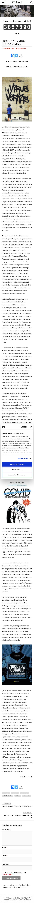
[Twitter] (16, 54)
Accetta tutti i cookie (17, 464)
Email (4, 856)
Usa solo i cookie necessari (17, 475)
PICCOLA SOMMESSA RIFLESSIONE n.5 (14, 42)
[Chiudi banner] (31, 427)
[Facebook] (12, 54)
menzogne (24, 793)
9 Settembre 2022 (8, 48)
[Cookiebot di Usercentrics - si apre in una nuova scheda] (20, 427)
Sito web (5, 864)
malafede (15, 793)
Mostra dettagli (23, 458)
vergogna (26, 795)
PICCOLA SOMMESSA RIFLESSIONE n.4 (17, 806)
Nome (4, 847)
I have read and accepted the (14, 873)
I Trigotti (17, 2)
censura (6, 793)
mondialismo (8, 795)
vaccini (17, 795)
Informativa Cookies (9, 899)
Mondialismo (21, 48)
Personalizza (16, 469)
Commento (6, 830)
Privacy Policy (7, 874)
